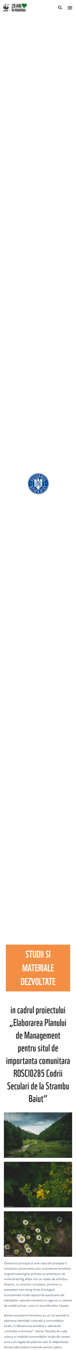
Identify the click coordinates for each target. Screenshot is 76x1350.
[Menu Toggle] (69, 7)
